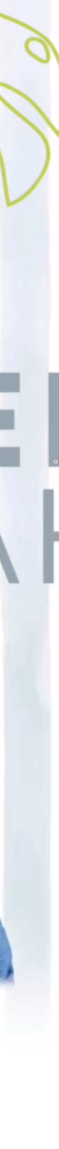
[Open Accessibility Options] (56, 462)
